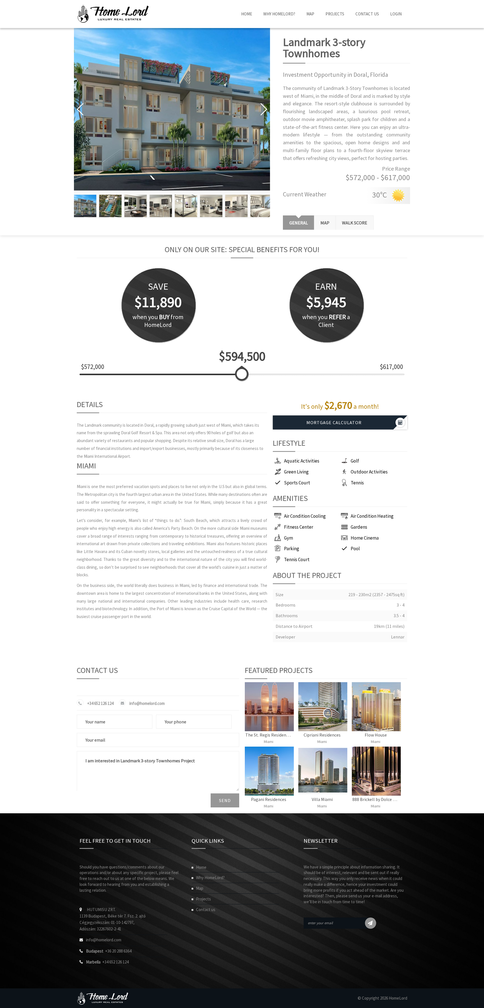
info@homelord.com (147, 703)
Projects (334, 14)
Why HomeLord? (279, 14)
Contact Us (367, 14)
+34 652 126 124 (100, 703)
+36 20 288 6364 (108, 951)
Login (396, 14)
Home (246, 14)
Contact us (205, 909)
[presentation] (325, 222)
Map (310, 14)
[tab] (298, 222)
